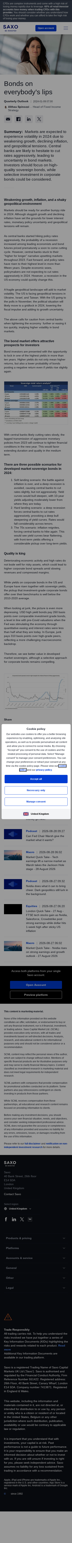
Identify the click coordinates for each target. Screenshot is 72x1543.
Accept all (36, 778)
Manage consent (36, 801)
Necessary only (36, 790)
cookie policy (27, 769)
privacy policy (53, 769)
